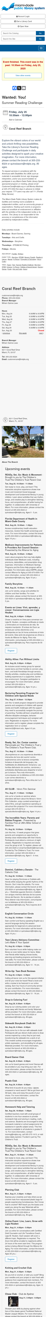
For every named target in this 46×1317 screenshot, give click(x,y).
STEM (4, 267)
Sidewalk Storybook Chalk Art (20, 1023)
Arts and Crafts (17, 269)
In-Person (16, 259)
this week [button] (23, 333)
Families (14, 254)
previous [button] (6, 333)
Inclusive (9, 267)
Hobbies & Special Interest (28, 267)
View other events (23, 75)
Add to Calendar (15, 119)
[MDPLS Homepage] (23, 6)
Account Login (24, 16)
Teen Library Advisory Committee (23, 941)
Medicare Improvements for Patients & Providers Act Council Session (23, 547)
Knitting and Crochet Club (18, 1267)
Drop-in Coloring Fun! (16, 999)
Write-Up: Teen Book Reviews (20, 971)
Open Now (23, 26)
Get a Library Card (24, 21)
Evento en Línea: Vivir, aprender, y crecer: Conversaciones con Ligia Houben (22, 610)
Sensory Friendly (30, 257)
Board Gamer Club (14, 1057)
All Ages (20, 254)
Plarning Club (12, 1189)
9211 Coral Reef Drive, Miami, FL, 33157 (18, 419)
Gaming (40, 267)
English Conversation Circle (19, 913)
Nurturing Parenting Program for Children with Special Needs (21, 694)
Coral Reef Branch (20, 128)
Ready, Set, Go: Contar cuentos (23, 745)
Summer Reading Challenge (24, 265)
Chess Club (19, 1293)
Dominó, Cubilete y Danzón (21, 871)
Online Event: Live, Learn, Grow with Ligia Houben (24, 1222)
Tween (9, 265)
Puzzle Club (11, 1080)
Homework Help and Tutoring (20, 1106)
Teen (13, 265)
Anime (25, 269)
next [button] (41, 333)
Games (4, 269)
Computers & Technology (28, 259)
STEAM (21, 257)
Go (40, 33)
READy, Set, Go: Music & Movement (24, 477)
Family (10, 269)
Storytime (15, 257)
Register (11, 651)
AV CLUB (20, 788)
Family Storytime (13, 583)
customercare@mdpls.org (12, 295)
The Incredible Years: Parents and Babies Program (23, 821)
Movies (10, 259)
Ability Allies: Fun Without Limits (22, 659)
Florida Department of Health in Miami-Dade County (21, 520)
